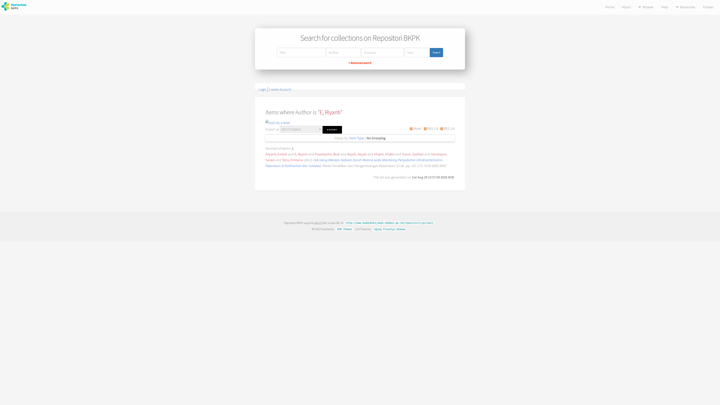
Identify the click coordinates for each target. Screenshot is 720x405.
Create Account (280, 89)
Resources (687, 7)
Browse (648, 7)
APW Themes (344, 229)
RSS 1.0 (432, 128)
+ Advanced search (360, 63)
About (626, 7)
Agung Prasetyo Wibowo (390, 229)
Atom (416, 128)
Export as (272, 129)
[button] (332, 130)
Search (436, 52)
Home (609, 7)
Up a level (282, 123)
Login (262, 89)
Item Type (356, 138)
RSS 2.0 (448, 128)
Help (664, 7)
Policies (708, 7)
